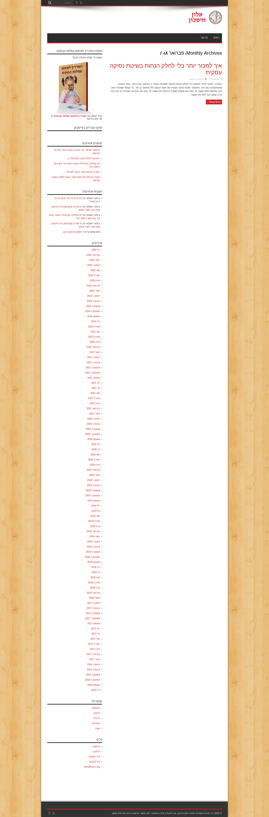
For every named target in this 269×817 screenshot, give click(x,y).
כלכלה (96, 718)
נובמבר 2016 (93, 669)
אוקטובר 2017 (93, 613)
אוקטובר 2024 (93, 306)
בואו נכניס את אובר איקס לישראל (83, 172)
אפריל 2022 (94, 336)
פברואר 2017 (93, 654)
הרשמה (96, 746)
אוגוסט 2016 (93, 685)
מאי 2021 (95, 393)
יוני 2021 (95, 388)
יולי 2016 (95, 690)
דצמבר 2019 (93, 480)
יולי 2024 (95, 321)
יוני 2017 (95, 633)
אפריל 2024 (94, 326)
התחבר (96, 751)
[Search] (50, 2)
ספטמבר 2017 (92, 618)
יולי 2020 (95, 444)
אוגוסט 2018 (93, 562)
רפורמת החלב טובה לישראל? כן (84, 158)
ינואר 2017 (94, 659)
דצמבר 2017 (93, 603)
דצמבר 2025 (93, 265)
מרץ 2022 (95, 342)
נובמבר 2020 (93, 423)
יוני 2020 (95, 449)
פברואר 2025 (93, 285)
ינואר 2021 (94, 413)
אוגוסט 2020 (93, 439)
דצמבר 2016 (93, 664)
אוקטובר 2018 (93, 551)
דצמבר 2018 (93, 541)
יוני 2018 (95, 572)
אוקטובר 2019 (93, 490)
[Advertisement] (113, 20)
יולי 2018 (95, 567)
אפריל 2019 (94, 521)
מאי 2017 (95, 638)
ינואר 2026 (94, 260)
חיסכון (97, 713)
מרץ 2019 (95, 526)
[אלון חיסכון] (205, 21)
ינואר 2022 (94, 352)
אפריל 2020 (94, 459)
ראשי (216, 37)
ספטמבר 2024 (92, 311)
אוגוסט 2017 (93, 623)
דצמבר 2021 (93, 357)
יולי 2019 (95, 505)
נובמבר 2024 (93, 301)
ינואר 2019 (94, 536)
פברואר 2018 (93, 592)
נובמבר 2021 (93, 362)
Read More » (214, 102)
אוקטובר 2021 (93, 367)
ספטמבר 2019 (92, 495)
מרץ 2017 (95, 649)
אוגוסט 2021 (93, 377)
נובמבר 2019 (93, 485)
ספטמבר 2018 (92, 557)
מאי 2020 (95, 454)
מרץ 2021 (95, 403)
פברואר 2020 (93, 470)
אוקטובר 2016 (93, 674)
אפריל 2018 (94, 582)
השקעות (96, 708)
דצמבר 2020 (93, 418)
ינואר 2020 (94, 475)
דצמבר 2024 (93, 296)
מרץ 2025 (95, 280)
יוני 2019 (95, 511)
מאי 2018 (95, 577)
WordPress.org (92, 766)
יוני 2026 (95, 249)
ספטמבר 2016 (92, 679)
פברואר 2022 (93, 347)
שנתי (97, 728)
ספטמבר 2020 (92, 434)
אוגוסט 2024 (93, 316)
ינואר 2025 (94, 290)
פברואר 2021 (93, 408)
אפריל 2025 (94, 275)
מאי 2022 (95, 331)
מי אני (204, 37)
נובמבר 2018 (93, 546)
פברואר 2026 (93, 255)
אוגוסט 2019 (93, 500)
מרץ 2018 (95, 587)
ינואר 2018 (94, 598)
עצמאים (96, 723)
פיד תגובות (94, 761)
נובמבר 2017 (93, 608)
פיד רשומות (94, 756)
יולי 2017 (95, 628)
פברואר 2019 (93, 531)
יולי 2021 (95, 383)
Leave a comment (196, 79)
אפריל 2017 (94, 644)
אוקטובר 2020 (93, 429)
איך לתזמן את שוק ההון (74, 232)
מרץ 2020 (95, 464)
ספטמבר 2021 (92, 372)
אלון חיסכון (183, 813)
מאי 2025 (95, 270)
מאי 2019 (95, 516)
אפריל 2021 (94, 398)
